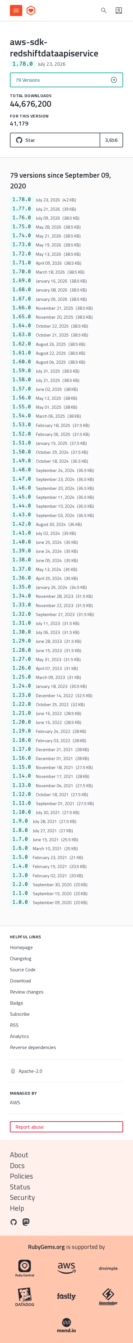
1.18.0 (21, 740)
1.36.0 (21, 578)
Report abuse (29, 1126)
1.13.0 (21, 785)
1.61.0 (21, 353)
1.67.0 (21, 299)
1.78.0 (21, 199)
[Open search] (103, 10)
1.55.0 (21, 407)
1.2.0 (20, 884)
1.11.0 (21, 803)
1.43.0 (21, 515)
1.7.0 (20, 839)
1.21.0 (21, 713)
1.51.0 (21, 443)
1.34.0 (21, 596)
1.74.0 (21, 236)
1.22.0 (21, 704)
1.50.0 (21, 452)
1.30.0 (21, 632)
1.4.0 (20, 866)
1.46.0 (21, 488)
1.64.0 (21, 326)
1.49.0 (21, 461)
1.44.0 (21, 506)
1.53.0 (21, 425)
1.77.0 (21, 209)
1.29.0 (21, 641)
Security (22, 1197)
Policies (21, 1176)
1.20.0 (21, 722)
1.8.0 (20, 830)
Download (20, 980)
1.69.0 (21, 281)
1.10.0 (21, 812)
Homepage (21, 947)
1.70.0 (21, 272)
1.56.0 (21, 398)
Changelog (21, 958)
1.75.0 (21, 227)
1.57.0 (21, 389)
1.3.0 (20, 875)
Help (17, 1208)
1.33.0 (21, 605)
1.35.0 (21, 587)
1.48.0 (21, 470)
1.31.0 (21, 623)
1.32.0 (21, 614)
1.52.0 (21, 434)
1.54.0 (21, 416)
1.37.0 (21, 569)
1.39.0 (21, 551)
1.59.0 (21, 371)
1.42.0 (21, 524)
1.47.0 (21, 479)
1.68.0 (21, 290)
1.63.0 (21, 335)
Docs (17, 1165)
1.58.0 (21, 380)
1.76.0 (21, 218)
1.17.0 (21, 749)
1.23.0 (21, 695)
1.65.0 (21, 317)
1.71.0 (21, 263)
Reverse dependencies (33, 1047)
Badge (16, 1002)
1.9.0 (20, 821)
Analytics (19, 1036)
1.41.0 (21, 533)
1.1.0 (20, 893)
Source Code (23, 969)
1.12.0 (21, 794)
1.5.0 (20, 857)
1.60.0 (21, 362)
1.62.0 (21, 344)
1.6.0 (20, 848)
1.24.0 (21, 686)
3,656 (111, 140)
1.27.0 (21, 659)
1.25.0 (21, 677)
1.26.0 (21, 668)
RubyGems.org (46, 1246)
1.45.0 (21, 497)
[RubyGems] (31, 10)
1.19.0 (21, 731)
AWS (15, 1102)
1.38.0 (21, 560)
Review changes (27, 991)
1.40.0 (21, 542)
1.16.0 (21, 758)
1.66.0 (21, 308)
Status (20, 1186)
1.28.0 (21, 650)
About (19, 1154)
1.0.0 (20, 902)
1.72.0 (21, 254)
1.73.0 (21, 245)
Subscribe (20, 1014)
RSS (14, 1025)
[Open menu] (16, 10)
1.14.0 (21, 776)
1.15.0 (21, 767)
